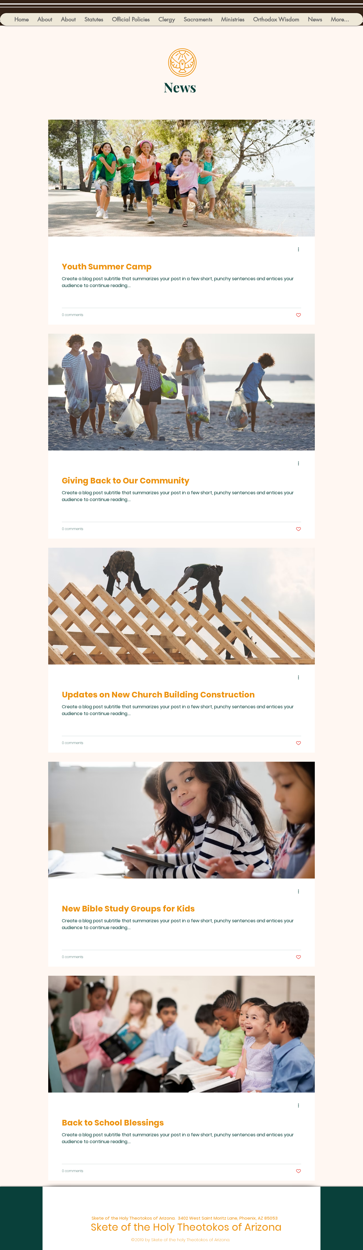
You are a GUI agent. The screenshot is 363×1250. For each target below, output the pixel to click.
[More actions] (300, 249)
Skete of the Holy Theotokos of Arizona (186, 1227)
